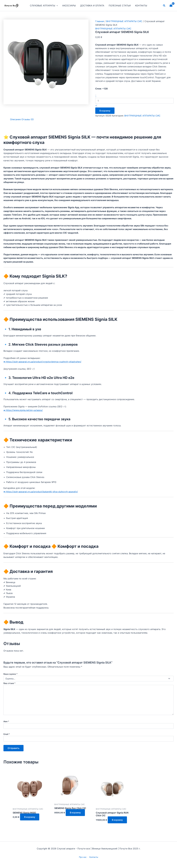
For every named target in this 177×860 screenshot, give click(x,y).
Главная (99, 21)
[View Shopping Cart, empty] (171, 5)
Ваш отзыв (9, 683)
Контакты (93, 857)
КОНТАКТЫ (141, 5)
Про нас (83, 857)
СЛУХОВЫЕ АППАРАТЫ (42, 5)
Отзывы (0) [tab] (27, 119)
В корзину (104, 110)
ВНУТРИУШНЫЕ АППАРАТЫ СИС (124, 21)
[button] (56, 5)
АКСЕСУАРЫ (69, 5)
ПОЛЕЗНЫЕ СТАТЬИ (120, 5)
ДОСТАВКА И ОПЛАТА (92, 5)
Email (6, 734)
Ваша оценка (10, 674)
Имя (6, 721)
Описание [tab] (15, 119)
